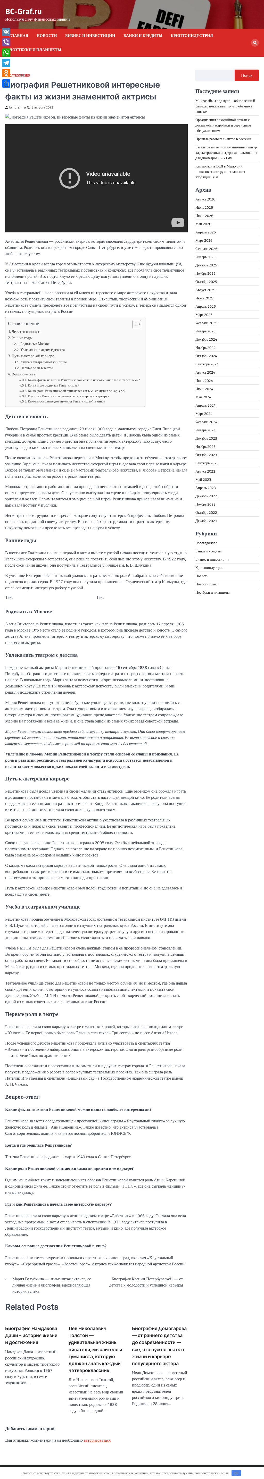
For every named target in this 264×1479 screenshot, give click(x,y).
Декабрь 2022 (206, 496)
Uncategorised (17, 75)
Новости (47, 35)
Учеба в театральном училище (43, 362)
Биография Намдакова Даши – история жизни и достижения (31, 1335)
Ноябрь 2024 (205, 347)
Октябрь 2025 (206, 281)
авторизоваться (97, 1440)
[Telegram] (6, 63)
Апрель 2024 (205, 405)
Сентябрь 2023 (207, 463)
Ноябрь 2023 (205, 446)
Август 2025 (205, 289)
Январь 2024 (205, 430)
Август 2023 (205, 471)
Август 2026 (205, 199)
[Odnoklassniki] (6, 73)
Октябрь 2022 (206, 512)
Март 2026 (203, 240)
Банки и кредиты (142, 35)
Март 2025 (203, 314)
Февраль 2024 (206, 421)
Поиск (246, 75)
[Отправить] (6, 83)
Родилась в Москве (35, 344)
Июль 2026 (204, 207)
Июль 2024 (204, 380)
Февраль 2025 (206, 322)
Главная (18, 35)
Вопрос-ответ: (24, 374)
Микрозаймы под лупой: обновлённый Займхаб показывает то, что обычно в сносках (225, 106)
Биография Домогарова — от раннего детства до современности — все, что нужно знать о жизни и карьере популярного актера (159, 1346)
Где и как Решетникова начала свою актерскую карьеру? (68, 396)
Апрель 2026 (205, 232)
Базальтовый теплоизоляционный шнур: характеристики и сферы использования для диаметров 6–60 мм (226, 152)
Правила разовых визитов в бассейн (223, 138)
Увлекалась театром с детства (42, 349)
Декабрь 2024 (206, 339)
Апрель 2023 (205, 487)
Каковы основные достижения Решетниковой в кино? (66, 401)
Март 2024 (203, 413)
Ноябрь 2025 (205, 273)
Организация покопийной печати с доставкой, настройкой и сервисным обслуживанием (223, 125)
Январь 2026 (205, 256)
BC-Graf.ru (23, 11)
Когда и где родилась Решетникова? (53, 385)
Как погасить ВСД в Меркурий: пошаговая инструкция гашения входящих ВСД (220, 171)
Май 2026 (203, 223)
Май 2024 (203, 397)
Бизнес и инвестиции (90, 35)
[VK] (6, 32)
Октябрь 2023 (206, 454)
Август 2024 (205, 372)
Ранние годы (22, 338)
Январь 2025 (205, 331)
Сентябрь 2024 (207, 364)
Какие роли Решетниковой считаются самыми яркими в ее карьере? (77, 390)
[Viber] (6, 42)
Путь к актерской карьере (33, 356)
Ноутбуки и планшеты (35, 50)
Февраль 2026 (206, 248)
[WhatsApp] (6, 52)
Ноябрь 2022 (205, 504)
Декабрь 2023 (206, 438)
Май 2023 (203, 479)
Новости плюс (206, 584)
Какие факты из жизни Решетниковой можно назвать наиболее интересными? (84, 379)
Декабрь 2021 (206, 520)
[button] (134, 324)
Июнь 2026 (204, 215)
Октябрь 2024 (206, 355)
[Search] (255, 43)
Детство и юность (26, 331)
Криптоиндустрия (192, 35)
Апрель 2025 (205, 306)
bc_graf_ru (17, 107)
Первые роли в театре (36, 368)
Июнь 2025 (204, 298)
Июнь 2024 (204, 388)
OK (236, 1472)
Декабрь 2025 (206, 265)
